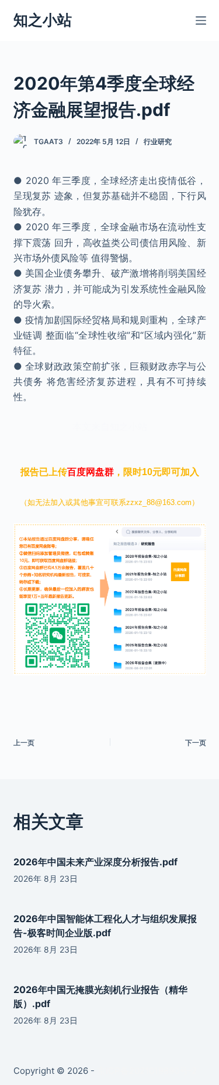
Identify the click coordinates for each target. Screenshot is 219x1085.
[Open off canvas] (201, 20)
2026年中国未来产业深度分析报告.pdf (95, 862)
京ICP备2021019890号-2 (147, 1070)
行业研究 (158, 141)
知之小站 (42, 20)
